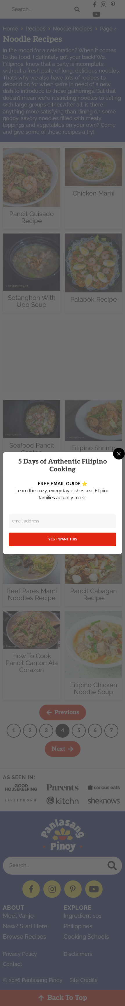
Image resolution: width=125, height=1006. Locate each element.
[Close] (119, 453)
